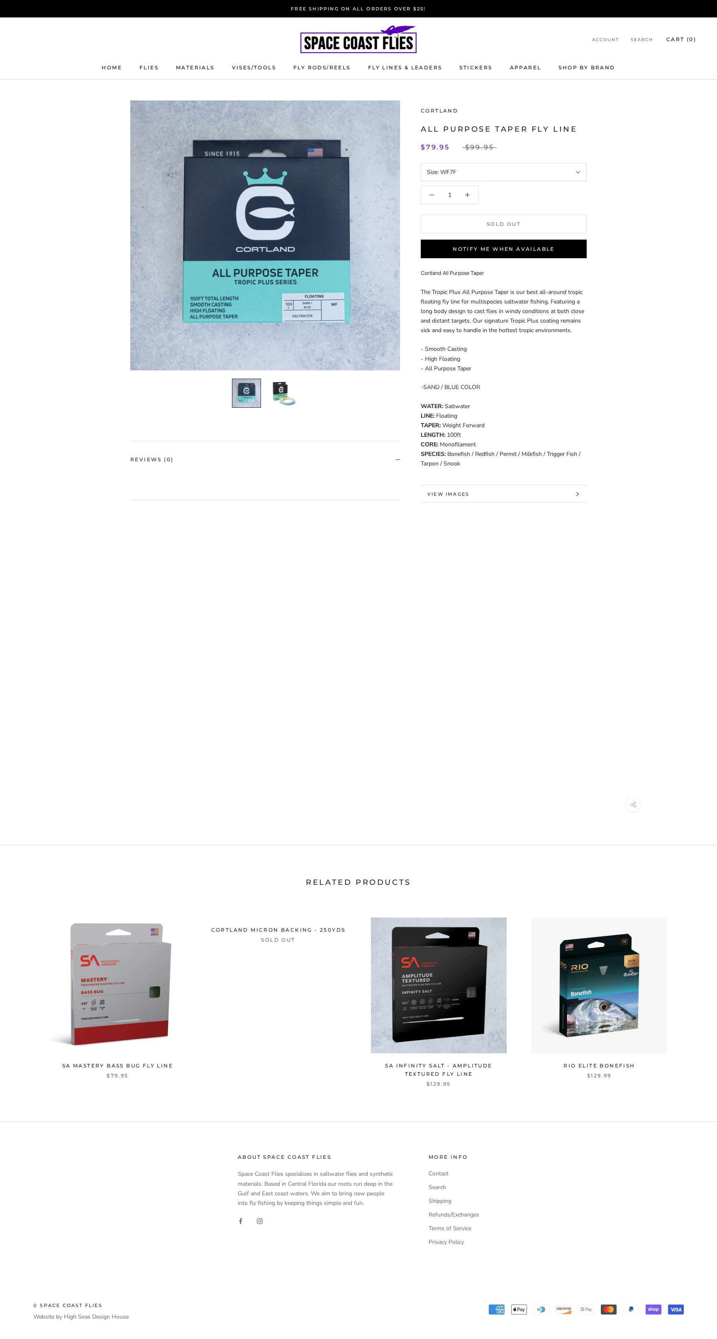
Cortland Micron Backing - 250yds (278, 930)
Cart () (681, 39)
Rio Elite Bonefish (599, 1065)
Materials (195, 67)
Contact (439, 1173)
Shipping (440, 1201)
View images (448, 494)
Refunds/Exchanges (454, 1215)
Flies (149, 67)
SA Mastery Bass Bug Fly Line (117, 1065)
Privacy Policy (446, 1242)
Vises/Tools (254, 67)
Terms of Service (450, 1228)
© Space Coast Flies (67, 1305)
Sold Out (504, 224)
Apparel (525, 67)
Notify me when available (504, 249)
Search (642, 39)
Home (112, 67)
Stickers (475, 67)
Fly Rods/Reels (322, 67)
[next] (691, 993)
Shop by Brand (586, 67)
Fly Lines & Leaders (405, 67)
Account (605, 39)
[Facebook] (241, 1221)
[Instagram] (260, 1221)
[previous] (26, 993)
